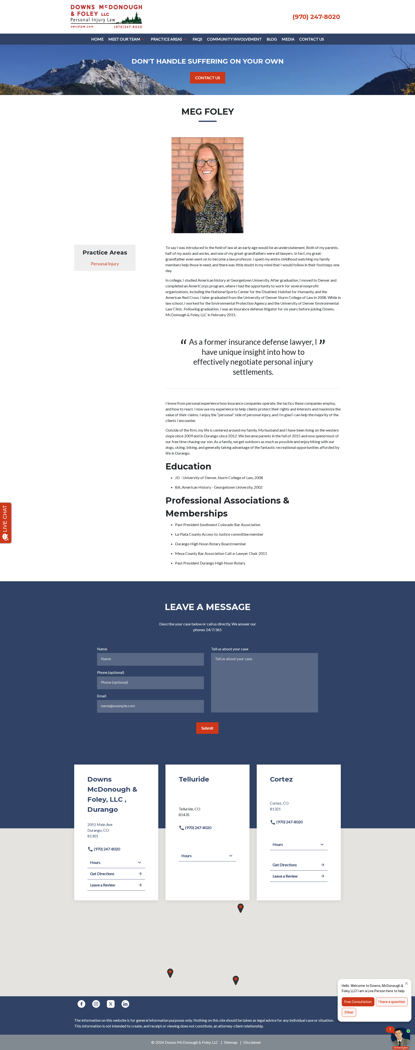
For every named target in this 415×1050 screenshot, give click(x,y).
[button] (143, 39)
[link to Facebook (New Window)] (81, 1004)
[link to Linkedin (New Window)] (125, 1004)
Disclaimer (252, 1042)
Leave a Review (102, 885)
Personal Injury (105, 263)
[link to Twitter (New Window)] (111, 1004)
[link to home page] (106, 16)
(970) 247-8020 (106, 849)
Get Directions (102, 873)
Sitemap (231, 1042)
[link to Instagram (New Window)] (96, 1004)
